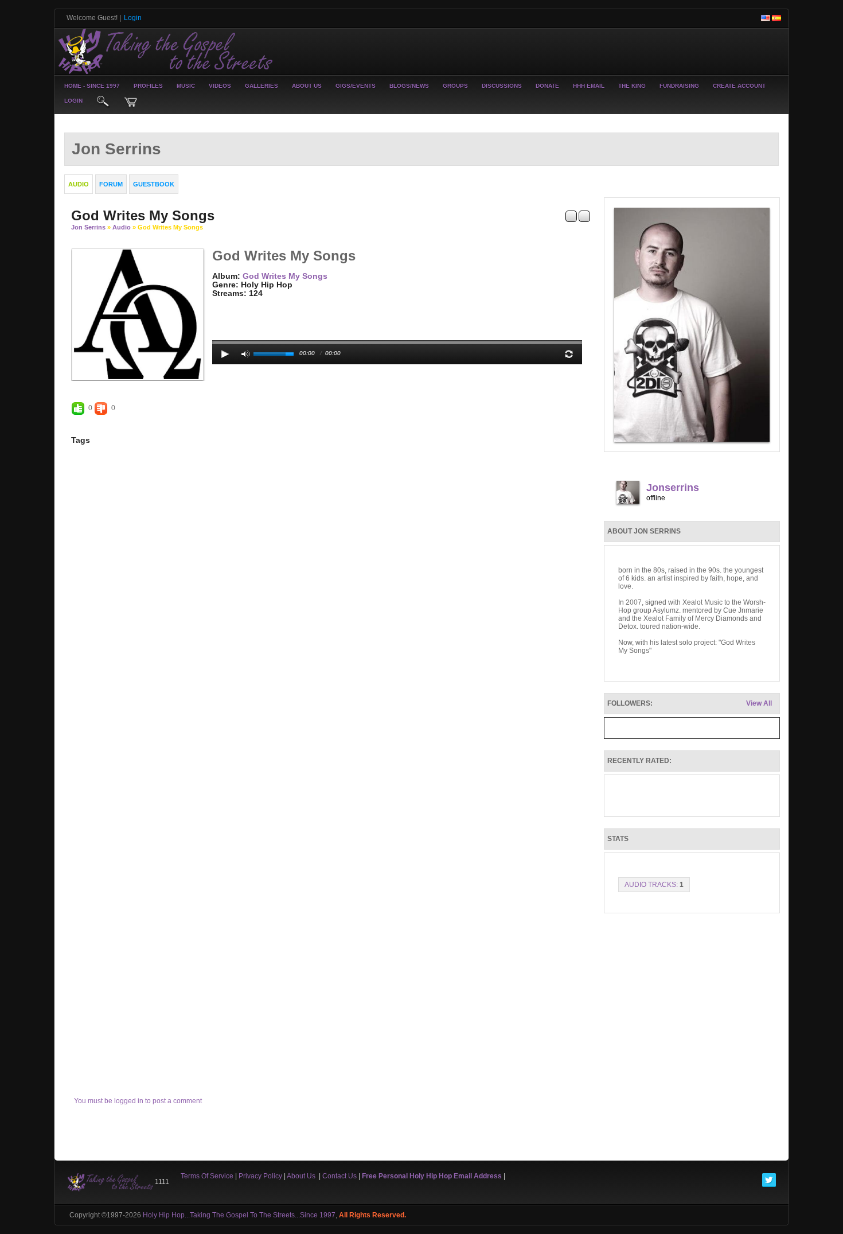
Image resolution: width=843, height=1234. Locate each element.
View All (759, 703)
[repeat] (568, 354)
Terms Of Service (207, 1176)
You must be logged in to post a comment (138, 1101)
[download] (584, 216)
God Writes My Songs (285, 276)
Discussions (502, 86)
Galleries (261, 86)
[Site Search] (103, 102)
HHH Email (588, 86)
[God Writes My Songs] (137, 314)
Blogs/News (409, 86)
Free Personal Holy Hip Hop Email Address (432, 1176)
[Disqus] (330, 616)
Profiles (148, 86)
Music (186, 86)
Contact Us (339, 1176)
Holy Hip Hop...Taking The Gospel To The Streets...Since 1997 (239, 1215)
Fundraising (679, 86)
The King (632, 86)
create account (739, 86)
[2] (221, 302)
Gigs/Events (355, 86)
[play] (225, 354)
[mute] (245, 354)
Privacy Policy (260, 1176)
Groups (455, 86)
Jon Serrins (88, 227)
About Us (307, 86)
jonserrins (672, 487)
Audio (121, 227)
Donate (547, 86)
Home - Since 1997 (92, 86)
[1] (216, 302)
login (73, 101)
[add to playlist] (571, 216)
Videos (220, 86)
